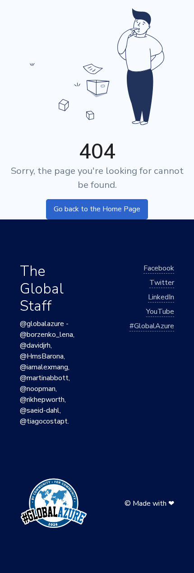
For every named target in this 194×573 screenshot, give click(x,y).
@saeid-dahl (40, 410)
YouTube (160, 312)
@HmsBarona (42, 356)
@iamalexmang (44, 367)
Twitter (161, 283)
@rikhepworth (42, 400)
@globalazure (42, 324)
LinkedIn (161, 297)
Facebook (158, 268)
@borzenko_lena (46, 335)
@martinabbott (44, 378)
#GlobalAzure (151, 326)
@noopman (37, 389)
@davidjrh (35, 345)
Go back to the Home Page (97, 209)
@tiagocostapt (44, 421)
